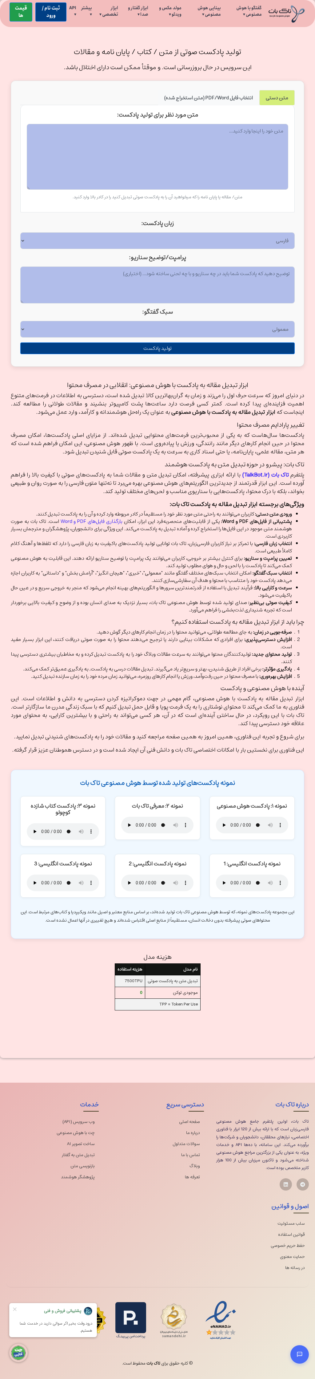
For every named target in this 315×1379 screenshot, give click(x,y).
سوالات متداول (186, 1144)
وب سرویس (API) (78, 1122)
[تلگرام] (303, 1184)
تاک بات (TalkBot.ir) (265, 475)
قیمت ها (21, 11)
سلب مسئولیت (291, 1223)
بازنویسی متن (82, 1166)
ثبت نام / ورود (51, 11)
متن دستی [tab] (277, 97)
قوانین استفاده (291, 1234)
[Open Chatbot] (299, 1354)
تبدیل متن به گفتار (78, 1155)
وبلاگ (194, 1166)
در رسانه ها (295, 1268)
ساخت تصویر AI (81, 1144)
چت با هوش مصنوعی (76, 1133)
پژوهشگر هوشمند (78, 1177)
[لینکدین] (286, 1184)
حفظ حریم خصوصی (288, 1246)
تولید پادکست (157, 348)
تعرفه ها (192, 1177)
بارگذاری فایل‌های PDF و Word (92, 521)
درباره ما (193, 1133)
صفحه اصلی (189, 1122)
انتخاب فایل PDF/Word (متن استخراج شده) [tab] (208, 97)
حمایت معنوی (292, 1257)
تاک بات (153, 1363)
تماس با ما (190, 1155)
